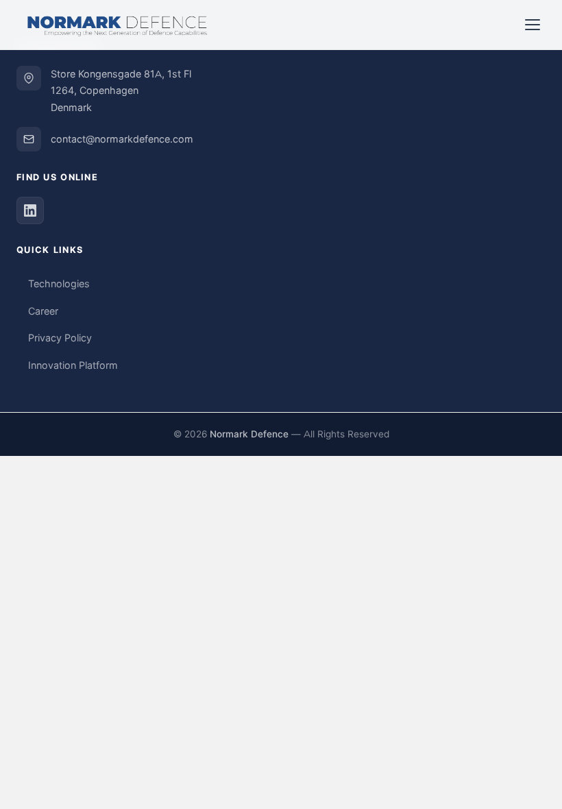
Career (43, 311)
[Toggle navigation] (533, 25)
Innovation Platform (73, 365)
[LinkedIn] (30, 210)
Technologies (59, 284)
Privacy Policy (60, 338)
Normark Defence (249, 433)
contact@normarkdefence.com (122, 139)
